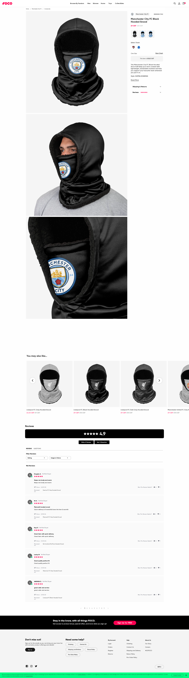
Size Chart (159, 53)
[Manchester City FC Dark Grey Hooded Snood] (135, 34)
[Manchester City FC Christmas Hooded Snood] (150, 34)
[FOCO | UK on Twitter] (36, 666)
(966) (161, 14)
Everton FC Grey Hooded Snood (52, 490)
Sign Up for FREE (125, 623)
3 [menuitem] (89, 608)
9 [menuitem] (104, 608)
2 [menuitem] (87, 608)
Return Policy (91, 649)
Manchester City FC (142, 14)
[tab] (86, 442)
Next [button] (159, 380)
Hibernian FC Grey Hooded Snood (52, 571)
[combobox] (37, 458)
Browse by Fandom (77, 3)
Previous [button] (32, 380)
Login (109, 643)
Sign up (30, 649)
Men (88, 3)
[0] (183, 3)
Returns (110, 654)
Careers (147, 647)
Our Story (148, 643)
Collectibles (119, 3)
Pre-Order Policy (72, 654)
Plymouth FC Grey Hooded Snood (52, 517)
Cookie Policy (29, 676)
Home (103, 3)
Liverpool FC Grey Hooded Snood (39, 410)
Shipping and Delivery (74, 649)
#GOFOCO (148, 650)
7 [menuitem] (99, 608)
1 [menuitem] (84, 608)
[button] (37, 487)
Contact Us (83, 644)
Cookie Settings (82, 674)
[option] (50, 388)
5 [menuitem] (94, 608)
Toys (110, 3)
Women (95, 3)
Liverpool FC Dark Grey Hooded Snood (135, 410)
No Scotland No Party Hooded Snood (53, 544)
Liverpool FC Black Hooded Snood (86, 410)
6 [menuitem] (96, 608)
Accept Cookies (177, 675)
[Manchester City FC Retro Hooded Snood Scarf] (142, 34)
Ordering (70, 644)
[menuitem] (77, 3)
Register (110, 650)
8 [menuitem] (101, 608)
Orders (110, 647)
